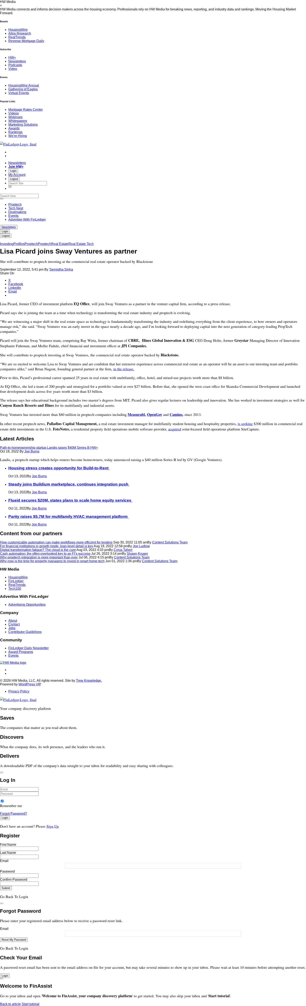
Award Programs (20, 652)
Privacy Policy (18, 691)
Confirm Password (13, 879)
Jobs (11, 628)
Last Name (8, 852)
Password (7, 871)
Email (4, 861)
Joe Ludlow (141, 546)
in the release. (123, 368)
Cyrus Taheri (123, 550)
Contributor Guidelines (25, 632)
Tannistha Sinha (61, 269)
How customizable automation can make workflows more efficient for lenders (56, 542)
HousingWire (18, 29)
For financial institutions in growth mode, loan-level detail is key (46, 546)
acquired (174, 429)
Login (13, 170)
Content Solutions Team (170, 542)
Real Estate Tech (81, 244)
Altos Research (19, 33)
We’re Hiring (17, 136)
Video (12, 69)
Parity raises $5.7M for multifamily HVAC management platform (68, 516)
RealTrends (17, 37)
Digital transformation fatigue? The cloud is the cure (38, 550)
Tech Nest (15, 208)
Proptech (15, 204)
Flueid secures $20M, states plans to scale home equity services (70, 500)
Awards (14, 128)
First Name (8, 844)
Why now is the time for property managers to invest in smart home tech (52, 561)
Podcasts (15, 65)
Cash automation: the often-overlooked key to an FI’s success (45, 553)
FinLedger (16, 581)
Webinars (15, 117)
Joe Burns (31, 451)
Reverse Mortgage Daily (26, 41)
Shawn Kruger (137, 553)
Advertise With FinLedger (27, 219)
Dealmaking (17, 212)
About (12, 620)
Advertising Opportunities (27, 604)
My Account (16, 175)
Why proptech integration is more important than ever (39, 557)
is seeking (245, 423)
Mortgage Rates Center (25, 109)
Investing (6, 244)
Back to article (10, 1004)
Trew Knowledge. (89, 680)
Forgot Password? (13, 813)
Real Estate (59, 244)
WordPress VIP (30, 684)
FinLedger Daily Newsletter (28, 648)
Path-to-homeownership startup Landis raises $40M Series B (49, 447)
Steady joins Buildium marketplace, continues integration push (68, 484)
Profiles (19, 244)
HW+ (12, 57)
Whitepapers (17, 121)
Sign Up (52, 826)
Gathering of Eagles (23, 89)
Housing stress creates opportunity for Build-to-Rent (58, 468)
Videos (13, 113)
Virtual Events (18, 93)
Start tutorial (30, 1004)
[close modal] (1, 772)
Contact (14, 624)
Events (13, 216)
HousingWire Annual (23, 85)
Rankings (15, 132)
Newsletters (17, 61)
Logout (14, 178)
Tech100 (14, 588)
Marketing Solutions (23, 124)
